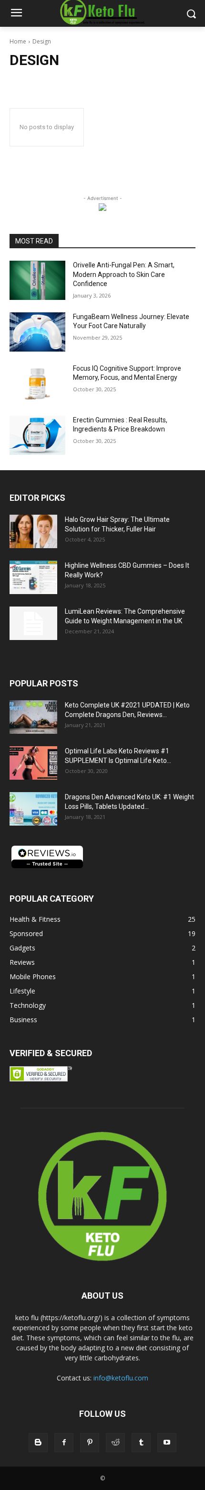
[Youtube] (166, 1442)
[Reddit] (115, 1442)
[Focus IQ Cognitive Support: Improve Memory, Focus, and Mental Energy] (37, 383)
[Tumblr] (141, 1442)
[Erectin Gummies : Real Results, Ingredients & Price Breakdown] (37, 435)
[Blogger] (38, 1442)
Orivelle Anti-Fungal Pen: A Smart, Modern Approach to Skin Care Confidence (123, 274)
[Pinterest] (89, 1442)
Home (18, 41)
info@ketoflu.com (120, 1377)
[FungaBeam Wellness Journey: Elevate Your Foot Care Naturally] (37, 332)
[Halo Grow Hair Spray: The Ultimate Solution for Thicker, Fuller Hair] (33, 531)
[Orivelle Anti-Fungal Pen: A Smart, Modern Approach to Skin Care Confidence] (37, 280)
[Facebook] (63, 1442)
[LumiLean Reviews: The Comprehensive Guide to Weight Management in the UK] (33, 623)
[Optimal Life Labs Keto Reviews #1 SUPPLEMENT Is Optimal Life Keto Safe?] (33, 763)
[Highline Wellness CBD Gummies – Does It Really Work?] (33, 577)
